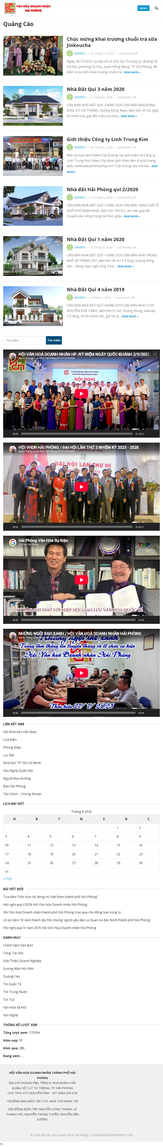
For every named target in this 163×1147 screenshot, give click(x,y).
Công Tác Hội (13, 953)
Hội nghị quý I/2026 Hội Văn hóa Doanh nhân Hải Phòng (45, 904)
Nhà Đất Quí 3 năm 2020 (95, 89)
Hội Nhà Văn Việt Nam (20, 732)
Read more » (132, 72)
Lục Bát (8, 755)
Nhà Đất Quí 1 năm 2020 (95, 239)
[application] (81, 394)
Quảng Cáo (11, 976)
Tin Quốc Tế (12, 984)
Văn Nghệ (10, 1015)
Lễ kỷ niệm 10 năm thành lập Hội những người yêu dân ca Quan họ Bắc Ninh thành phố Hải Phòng (76, 920)
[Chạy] (8, 434)
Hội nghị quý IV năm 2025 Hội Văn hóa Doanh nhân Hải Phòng (49, 928)
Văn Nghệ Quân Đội (18, 770)
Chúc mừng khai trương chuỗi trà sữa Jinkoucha (112, 42)
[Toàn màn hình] (155, 434)
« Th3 (7, 879)
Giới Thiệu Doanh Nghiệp (22, 961)
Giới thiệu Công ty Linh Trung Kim (107, 139)
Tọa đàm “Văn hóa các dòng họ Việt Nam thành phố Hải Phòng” (50, 897)
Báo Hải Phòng (14, 786)
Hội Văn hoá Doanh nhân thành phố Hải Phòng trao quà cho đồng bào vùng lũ (62, 912)
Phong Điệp (12, 747)
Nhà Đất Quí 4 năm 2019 (95, 289)
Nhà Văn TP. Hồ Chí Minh (22, 763)
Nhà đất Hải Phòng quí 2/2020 (102, 189)
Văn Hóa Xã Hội (14, 1007)
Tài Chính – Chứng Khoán (22, 794)
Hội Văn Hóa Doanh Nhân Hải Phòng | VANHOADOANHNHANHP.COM (86, 1135)
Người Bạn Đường (17, 778)
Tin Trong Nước (15, 992)
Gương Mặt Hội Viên (18, 968)
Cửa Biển (10, 739)
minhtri (79, 53)
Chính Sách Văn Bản (18, 945)
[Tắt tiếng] (148, 434)
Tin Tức (9, 999)
